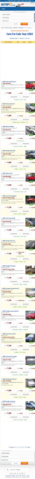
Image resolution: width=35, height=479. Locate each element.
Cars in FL (17, 99)
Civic (25, 169)
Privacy (23, 475)
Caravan (25, 419)
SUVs (15, 214)
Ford (21, 99)
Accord (24, 397)
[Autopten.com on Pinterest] (13, 474)
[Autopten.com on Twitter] (17, 474)
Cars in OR (16, 236)
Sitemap (13, 475)
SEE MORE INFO (14, 96)
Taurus (24, 236)
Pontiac (19, 307)
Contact (27, 475)
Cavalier (26, 374)
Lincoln (19, 214)
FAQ (20, 475)
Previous (11, 447)
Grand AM (26, 329)
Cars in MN (17, 191)
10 (25, 447)
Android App (8, 475)
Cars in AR (16, 284)
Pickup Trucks (16, 122)
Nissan (21, 146)
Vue (25, 191)
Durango (25, 284)
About (17, 475)
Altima (25, 146)
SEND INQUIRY (26, 96)
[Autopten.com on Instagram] (15, 474)
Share (33, 2)
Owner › (2, 86)
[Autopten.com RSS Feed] (24, 474)
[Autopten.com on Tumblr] (22, 474)
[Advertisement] (17, 61)
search (24, 24)
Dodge (20, 284)
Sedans (16, 169)
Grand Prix (25, 307)
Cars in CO (15, 374)
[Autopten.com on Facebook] (10, 474)
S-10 (27, 122)
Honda (21, 169)
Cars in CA (16, 146)
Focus (24, 352)
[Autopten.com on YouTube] (20, 474)
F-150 (25, 99)
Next (29, 447)
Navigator (24, 214)
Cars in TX (16, 419)
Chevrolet (23, 122)
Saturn (22, 191)
